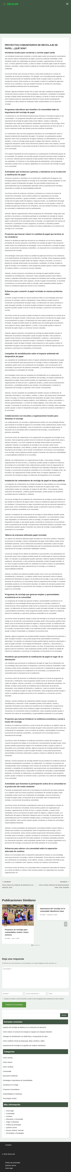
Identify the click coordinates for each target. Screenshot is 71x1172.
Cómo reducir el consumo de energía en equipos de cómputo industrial (27, 1032)
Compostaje (7, 1071)
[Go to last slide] (5, 924)
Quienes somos (11, 1127)
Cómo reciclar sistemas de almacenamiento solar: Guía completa (54, 884)
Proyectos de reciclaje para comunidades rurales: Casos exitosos (16, 932)
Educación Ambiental (10, 1076)
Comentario (7, 969)
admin (8, 938)
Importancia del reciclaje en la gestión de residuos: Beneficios (24, 1045)
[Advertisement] (35, 21)
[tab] (33, 945)
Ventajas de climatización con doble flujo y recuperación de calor (25, 1036)
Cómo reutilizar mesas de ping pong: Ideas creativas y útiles (24, 1041)
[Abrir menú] (67, 4)
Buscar (64, 1015)
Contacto (9, 1116)
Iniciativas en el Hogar (10, 1085)
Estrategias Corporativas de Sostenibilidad (17, 1080)
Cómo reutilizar (8, 1067)
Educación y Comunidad (14, 1119)
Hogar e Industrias (12, 1122)
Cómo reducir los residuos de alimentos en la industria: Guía (17, 884)
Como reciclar (8, 1058)
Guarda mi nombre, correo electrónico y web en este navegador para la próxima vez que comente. (34, 999)
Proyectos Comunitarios (11, 1089)
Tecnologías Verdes (10, 1098)
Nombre (6, 993)
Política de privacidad (13, 1125)
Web (50, 993)
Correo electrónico (33, 993)
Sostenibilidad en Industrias (12, 1094)
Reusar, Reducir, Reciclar (15, 1130)
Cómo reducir (7, 1062)
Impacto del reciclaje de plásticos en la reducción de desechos (24, 1027)
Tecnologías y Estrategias (15, 1133)
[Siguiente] (65, 924)
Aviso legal (10, 1111)
